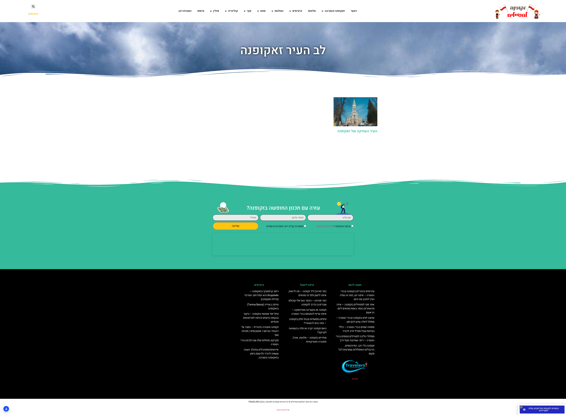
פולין (216, 11)
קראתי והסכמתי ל (334, 226)
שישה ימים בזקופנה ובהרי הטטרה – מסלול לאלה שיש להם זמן (355, 320)
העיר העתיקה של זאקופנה (357, 131)
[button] (33, 6)
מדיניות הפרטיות (325, 226)
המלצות (279, 11)
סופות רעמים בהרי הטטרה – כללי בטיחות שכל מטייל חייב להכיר (356, 329)
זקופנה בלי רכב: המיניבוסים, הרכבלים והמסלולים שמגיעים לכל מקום (356, 350)
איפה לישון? (307, 285)
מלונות (312, 11)
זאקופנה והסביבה (335, 11)
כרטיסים (297, 11)
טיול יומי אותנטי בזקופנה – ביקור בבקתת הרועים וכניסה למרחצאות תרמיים (261, 318)
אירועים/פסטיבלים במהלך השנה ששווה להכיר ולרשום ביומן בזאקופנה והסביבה (261, 354)
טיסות (200, 11)
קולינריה (233, 11)
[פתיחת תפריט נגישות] (6, 409)
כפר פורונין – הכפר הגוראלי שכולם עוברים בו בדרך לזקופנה (307, 303)
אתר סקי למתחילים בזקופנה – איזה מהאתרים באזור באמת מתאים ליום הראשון (355, 309)
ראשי (354, 11)
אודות (355, 379)
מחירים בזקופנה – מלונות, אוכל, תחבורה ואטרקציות (309, 340)
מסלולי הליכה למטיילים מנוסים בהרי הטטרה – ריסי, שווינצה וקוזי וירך (355, 338)
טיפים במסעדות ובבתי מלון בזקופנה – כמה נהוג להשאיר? (307, 321)
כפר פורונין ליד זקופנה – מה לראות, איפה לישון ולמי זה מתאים (307, 293)
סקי (249, 11)
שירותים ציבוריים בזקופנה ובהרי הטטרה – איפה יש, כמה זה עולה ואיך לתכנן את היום (357, 295)
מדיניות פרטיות (283, 409)
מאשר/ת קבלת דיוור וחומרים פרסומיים (284, 226)
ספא (263, 11)
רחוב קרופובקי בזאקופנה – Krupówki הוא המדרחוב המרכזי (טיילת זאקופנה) (261, 295)
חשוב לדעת (354, 285)
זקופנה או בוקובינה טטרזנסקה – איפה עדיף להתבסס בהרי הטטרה (308, 312)
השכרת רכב (184, 11)
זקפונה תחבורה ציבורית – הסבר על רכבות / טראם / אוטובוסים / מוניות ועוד (260, 331)
